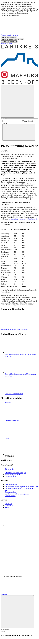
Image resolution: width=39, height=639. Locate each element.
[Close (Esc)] (1, 629)
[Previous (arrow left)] (1, 631)
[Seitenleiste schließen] (17, 620)
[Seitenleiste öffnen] (17, 109)
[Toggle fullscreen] (6, 629)
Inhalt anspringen (6, 43)
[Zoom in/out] (8, 629)
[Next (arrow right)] (4, 631)
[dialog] (19, 22)
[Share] (4, 629)
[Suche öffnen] (17, 93)
